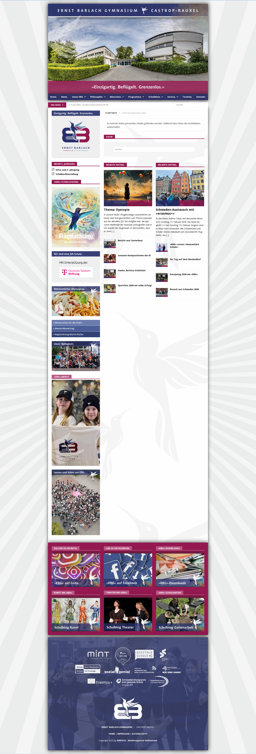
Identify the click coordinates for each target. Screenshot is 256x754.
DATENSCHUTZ (139, 733)
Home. (53, 96)
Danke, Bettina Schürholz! (131, 270)
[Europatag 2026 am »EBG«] (162, 277)
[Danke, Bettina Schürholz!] (110, 273)
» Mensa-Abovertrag (63, 328)
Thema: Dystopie (116, 210)
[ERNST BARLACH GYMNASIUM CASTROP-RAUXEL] (128, 92)
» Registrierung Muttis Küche (68, 334)
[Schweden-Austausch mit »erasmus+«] (180, 188)
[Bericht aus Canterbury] (110, 243)
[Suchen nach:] (189, 104)
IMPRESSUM (123, 733)
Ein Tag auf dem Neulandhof (185, 259)
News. (64, 96)
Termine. (187, 96)
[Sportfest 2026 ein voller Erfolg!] (110, 288)
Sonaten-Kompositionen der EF (134, 255)
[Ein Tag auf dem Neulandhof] (162, 262)
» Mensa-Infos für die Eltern (67, 322)
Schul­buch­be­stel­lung (67, 174)
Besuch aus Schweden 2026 (184, 289)
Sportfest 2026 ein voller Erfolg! (135, 285)
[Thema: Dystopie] (128, 188)
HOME (112, 733)
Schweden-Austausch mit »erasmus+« (175, 211)
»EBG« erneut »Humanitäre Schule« (184, 245)
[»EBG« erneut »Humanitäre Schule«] (162, 247)
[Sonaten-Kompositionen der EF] (110, 258)
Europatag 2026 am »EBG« (184, 274)
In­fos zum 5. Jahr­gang (67, 169)
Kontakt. (201, 96)
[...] (113, 231)
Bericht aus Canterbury (130, 240)
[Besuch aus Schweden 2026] (162, 292)
